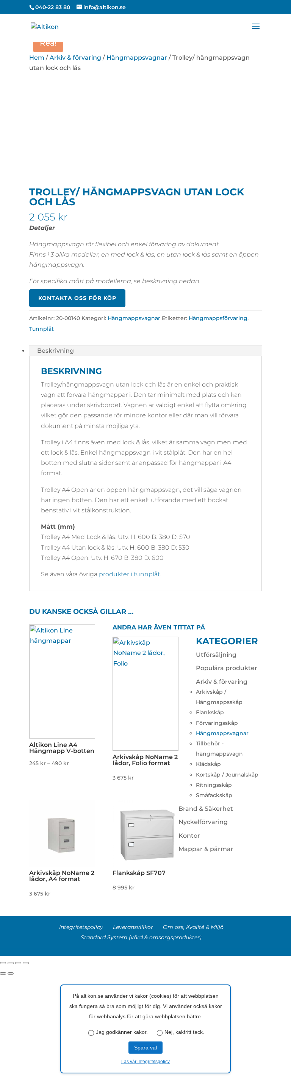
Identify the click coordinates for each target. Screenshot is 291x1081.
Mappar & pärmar (205, 849)
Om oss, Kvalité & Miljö (193, 927)
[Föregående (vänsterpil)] (3, 973)
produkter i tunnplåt (129, 574)
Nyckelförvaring (203, 822)
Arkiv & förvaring (75, 57)
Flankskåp (210, 712)
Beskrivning (55, 350)
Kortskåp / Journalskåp (227, 774)
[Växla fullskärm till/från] (18, 963)
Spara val (145, 1048)
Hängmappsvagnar (136, 57)
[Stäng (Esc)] (3, 963)
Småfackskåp (214, 795)
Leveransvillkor (133, 927)
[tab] (145, 351)
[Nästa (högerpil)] (11, 973)
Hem (36, 57)
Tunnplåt (41, 328)
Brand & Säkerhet (205, 808)
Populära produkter (226, 668)
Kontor (189, 835)
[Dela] (11, 963)
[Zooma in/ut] (26, 963)
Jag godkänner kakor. (122, 1032)
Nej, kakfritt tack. (184, 1032)
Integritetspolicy (81, 927)
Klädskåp (208, 764)
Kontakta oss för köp (77, 298)
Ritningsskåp (214, 784)
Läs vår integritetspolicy (145, 1061)
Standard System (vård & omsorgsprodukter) (141, 937)
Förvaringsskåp (217, 723)
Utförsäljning (216, 654)
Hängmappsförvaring (218, 318)
